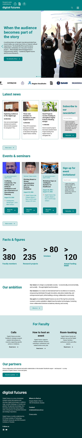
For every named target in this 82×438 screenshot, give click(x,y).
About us (35, 308)
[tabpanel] (41, 44)
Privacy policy (33, 414)
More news (8, 147)
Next (78, 46)
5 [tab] (41, 76)
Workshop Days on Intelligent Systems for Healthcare (49, 184)
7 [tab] (44, 76)
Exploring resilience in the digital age (11, 115)
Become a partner (10, 375)
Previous (2, 46)
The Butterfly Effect (11, 59)
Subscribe (68, 135)
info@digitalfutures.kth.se (36, 410)
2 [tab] (37, 76)
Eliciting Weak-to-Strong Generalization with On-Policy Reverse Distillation (30, 184)
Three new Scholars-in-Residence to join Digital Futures (29, 116)
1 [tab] (36, 76)
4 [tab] (40, 76)
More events (8, 223)
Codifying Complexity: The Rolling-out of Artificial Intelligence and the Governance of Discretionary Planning (11, 187)
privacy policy (68, 130)
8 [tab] (45, 76)
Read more (12, 347)
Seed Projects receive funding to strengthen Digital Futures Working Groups (48, 117)
